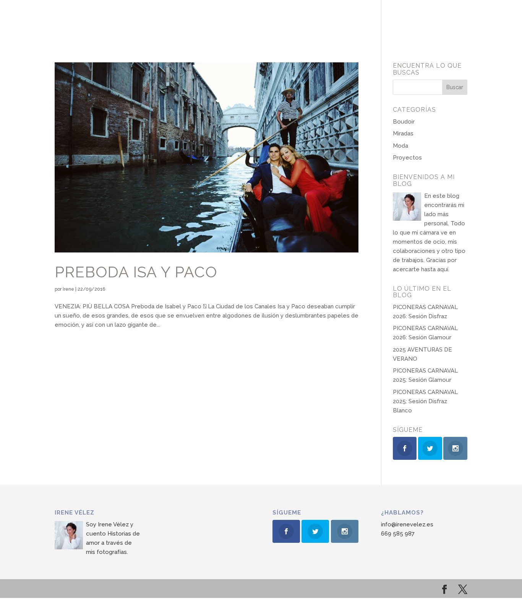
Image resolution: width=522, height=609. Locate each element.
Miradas (403, 133)
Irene (68, 289)
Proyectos (407, 157)
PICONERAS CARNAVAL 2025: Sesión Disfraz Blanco (425, 401)
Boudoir (404, 121)
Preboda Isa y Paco (136, 272)
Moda (400, 145)
